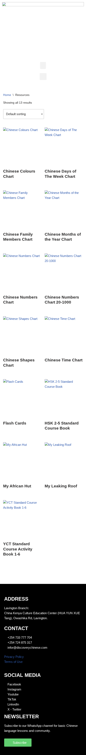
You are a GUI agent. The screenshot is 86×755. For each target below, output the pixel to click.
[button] (43, 65)
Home (7, 95)
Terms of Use (13, 661)
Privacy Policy (14, 656)
